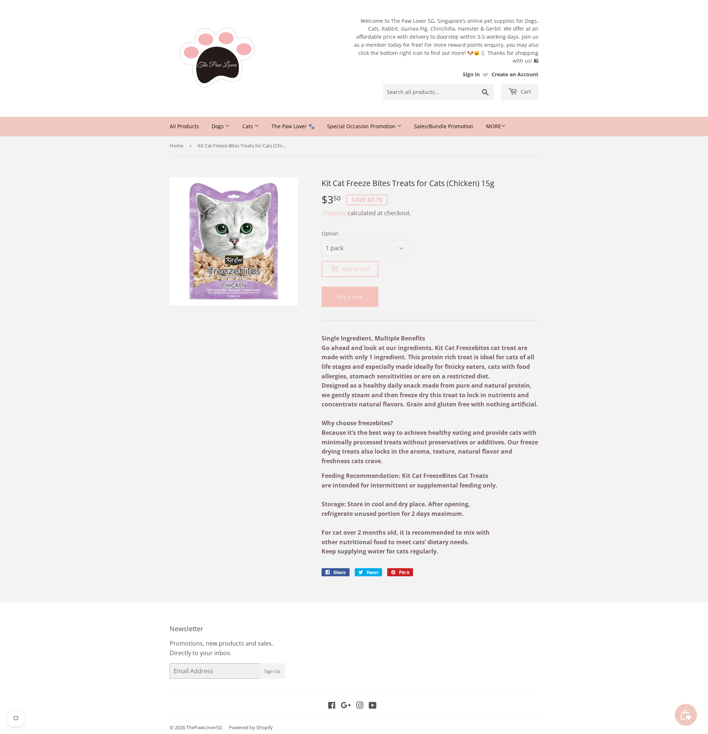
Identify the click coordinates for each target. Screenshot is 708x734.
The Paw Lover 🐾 (293, 126)
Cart (525, 91)
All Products (184, 126)
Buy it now (350, 296)
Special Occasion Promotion (362, 126)
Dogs (218, 126)
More (493, 126)
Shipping (334, 213)
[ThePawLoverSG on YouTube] (372, 706)
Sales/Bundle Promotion (443, 126)
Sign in (471, 74)
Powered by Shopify (251, 727)
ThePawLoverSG (204, 727)
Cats (248, 126)
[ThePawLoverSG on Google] (346, 706)
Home (176, 145)
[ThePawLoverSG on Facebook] (332, 706)
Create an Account (515, 74)
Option (330, 233)
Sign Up (272, 671)
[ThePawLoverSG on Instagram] (360, 706)
